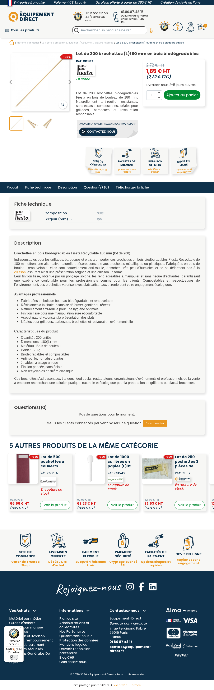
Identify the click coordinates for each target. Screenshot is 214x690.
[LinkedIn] (152, 586)
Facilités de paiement (27, 645)
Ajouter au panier (182, 94)
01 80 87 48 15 (121, 641)
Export (14, 662)
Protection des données (79, 640)
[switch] (14, 657)
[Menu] (21, 628)
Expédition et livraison (27, 636)
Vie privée (120, 685)
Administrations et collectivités (74, 625)
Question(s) (96, 187)
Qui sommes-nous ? (75, 636)
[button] (22, 30)
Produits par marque (26, 627)
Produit (12, 187)
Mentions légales (73, 645)
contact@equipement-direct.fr (131, 648)
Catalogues (18, 632)
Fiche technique (38, 187)
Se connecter (155, 423)
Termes (135, 685)
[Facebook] (141, 586)
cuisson (20, 272)
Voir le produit (55, 505)
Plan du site (68, 618)
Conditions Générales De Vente (29, 656)
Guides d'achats (22, 623)
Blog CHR (66, 657)
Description (67, 187)
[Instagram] (130, 586)
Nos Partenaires (72, 631)
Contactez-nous (73, 662)
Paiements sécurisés (26, 649)
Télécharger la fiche (132, 187)
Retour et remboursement (31, 640)
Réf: (79, 61)
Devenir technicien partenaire (74, 651)
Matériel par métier (25, 618)
